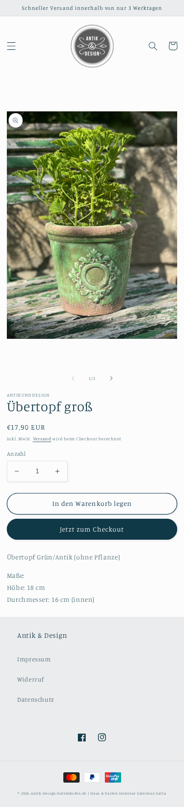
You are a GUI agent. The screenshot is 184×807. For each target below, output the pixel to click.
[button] (11, 46)
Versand (42, 438)
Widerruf (30, 679)
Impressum (34, 659)
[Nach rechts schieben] (111, 378)
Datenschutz (35, 699)
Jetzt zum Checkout (92, 529)
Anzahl (16, 453)
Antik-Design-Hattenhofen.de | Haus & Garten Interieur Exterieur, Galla (98, 793)
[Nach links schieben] (72, 378)
